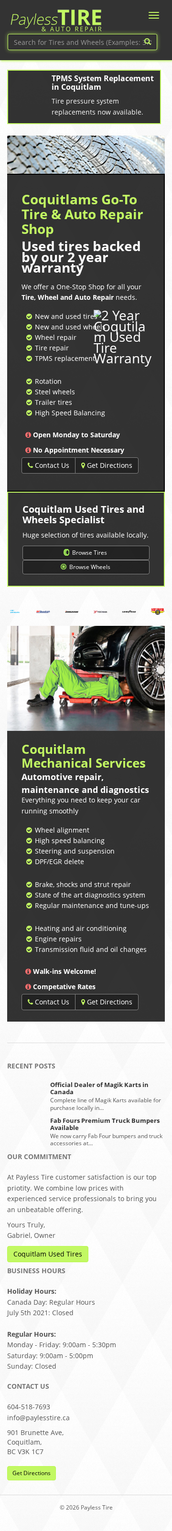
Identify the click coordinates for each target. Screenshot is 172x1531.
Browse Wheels (89, 567)
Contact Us (51, 465)
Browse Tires (89, 553)
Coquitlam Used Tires (47, 1253)
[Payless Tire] (55, 17)
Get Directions (108, 465)
